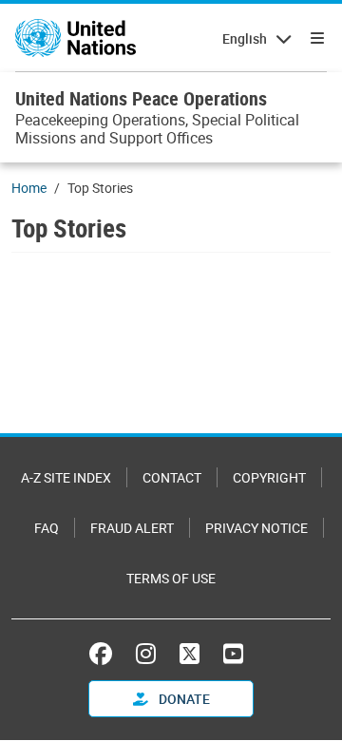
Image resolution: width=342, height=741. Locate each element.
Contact (171, 477)
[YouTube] (233, 653)
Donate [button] (183, 699)
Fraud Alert (132, 528)
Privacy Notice (256, 528)
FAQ (46, 528)
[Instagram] (145, 653)
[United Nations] (75, 38)
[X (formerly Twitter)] (189, 653)
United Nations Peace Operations (141, 98)
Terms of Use (171, 578)
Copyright (269, 477)
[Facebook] (105, 653)
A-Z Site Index (66, 477)
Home (29, 188)
